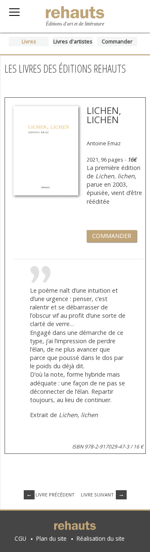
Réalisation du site (101, 538)
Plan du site (51, 538)
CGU (20, 538)
